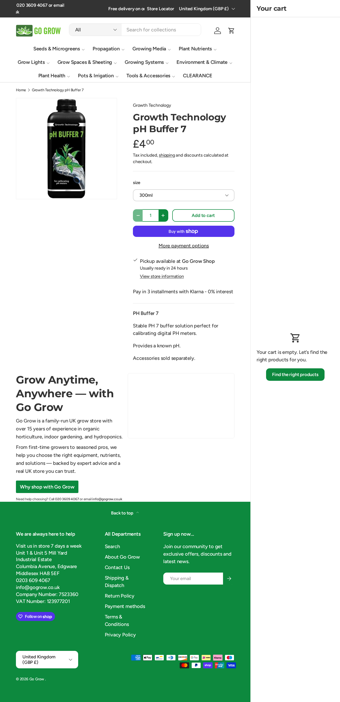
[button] (231, 30)
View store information (162, 276)
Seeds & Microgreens (56, 49)
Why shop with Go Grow (47, 487)
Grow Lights (31, 62)
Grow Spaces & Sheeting (84, 62)
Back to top (122, 512)
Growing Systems (144, 62)
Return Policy (119, 596)
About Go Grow (122, 557)
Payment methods (125, 606)
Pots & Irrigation (96, 76)
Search (112, 546)
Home (21, 90)
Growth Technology (152, 105)
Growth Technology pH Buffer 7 (58, 90)
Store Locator (160, 8)
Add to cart (203, 215)
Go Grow (37, 679)
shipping (167, 155)
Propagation (106, 49)
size (136, 182)
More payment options (184, 246)
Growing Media (149, 49)
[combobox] (135, 30)
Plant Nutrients (195, 49)
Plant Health (51, 76)
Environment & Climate (201, 62)
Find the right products (295, 374)
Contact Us (117, 567)
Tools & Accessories (148, 76)
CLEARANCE (197, 76)
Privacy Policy (120, 635)
